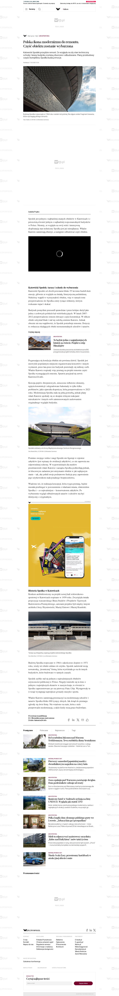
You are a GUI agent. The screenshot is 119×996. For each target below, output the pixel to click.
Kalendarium (42, 968)
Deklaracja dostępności (44, 949)
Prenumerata (61, 944)
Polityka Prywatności (44, 940)
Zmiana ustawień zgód (44, 942)
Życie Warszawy (81, 954)
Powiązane (28, 730)
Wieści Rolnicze (80, 951)
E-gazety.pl (79, 942)
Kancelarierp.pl (80, 949)
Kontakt (26, 942)
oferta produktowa (59, 968)
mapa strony (27, 968)
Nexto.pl (78, 944)
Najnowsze (60, 730)
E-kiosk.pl (78, 940)
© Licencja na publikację (37, 716)
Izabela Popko (33, 212)
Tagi (73, 730)
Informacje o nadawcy (44, 947)
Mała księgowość (81, 947)
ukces (65, 9)
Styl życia (31, 36)
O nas (25, 940)
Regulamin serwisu (43, 944)
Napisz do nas (28, 944)
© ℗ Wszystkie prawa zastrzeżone (41, 718)
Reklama (59, 940)
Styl (36, 36)
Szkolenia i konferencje (31, 961)
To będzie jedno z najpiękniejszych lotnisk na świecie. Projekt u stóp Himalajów (70, 343)
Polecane (44, 730)
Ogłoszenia (60, 942)
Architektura (44, 36)
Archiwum (60, 947)
